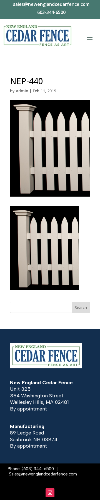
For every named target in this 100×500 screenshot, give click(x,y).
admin (22, 90)
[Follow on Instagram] (50, 492)
